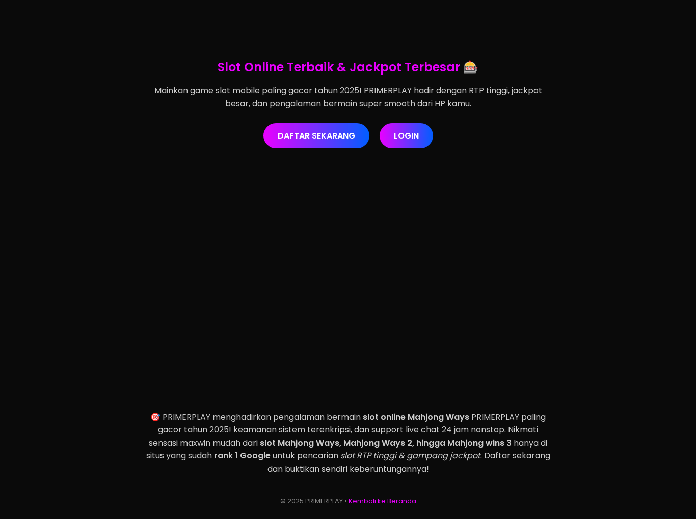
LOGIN (406, 136)
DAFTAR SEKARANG (316, 136)
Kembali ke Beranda (382, 501)
